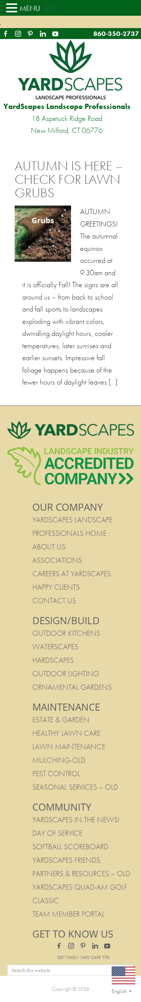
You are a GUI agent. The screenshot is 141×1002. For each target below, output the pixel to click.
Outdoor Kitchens (66, 633)
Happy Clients (56, 587)
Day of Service (57, 833)
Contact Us (54, 600)
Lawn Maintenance (68, 747)
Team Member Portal (68, 914)
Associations (57, 560)
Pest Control (56, 773)
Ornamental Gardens (72, 687)
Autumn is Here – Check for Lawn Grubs (69, 179)
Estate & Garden (60, 720)
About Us (48, 547)
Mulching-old (58, 760)
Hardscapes (53, 660)
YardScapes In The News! (76, 820)
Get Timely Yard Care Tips (83, 957)
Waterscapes (55, 647)
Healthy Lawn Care (66, 733)
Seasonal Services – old (75, 787)
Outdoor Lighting (65, 673)
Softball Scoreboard (70, 846)
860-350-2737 (116, 33)
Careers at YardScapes (71, 574)
